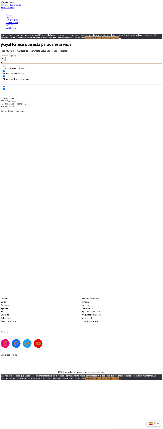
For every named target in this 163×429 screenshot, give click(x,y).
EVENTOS (10, 25)
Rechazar (97, 38)
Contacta (5, 314)
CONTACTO (11, 28)
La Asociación (88, 308)
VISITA (9, 14)
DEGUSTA (10, 17)
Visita (3, 302)
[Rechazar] (120, 38)
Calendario (6, 318)
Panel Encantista (8, 321)
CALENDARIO (12, 22)
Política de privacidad (110, 38)
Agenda (4, 308)
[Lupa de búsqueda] (3, 59)
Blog (3, 311)
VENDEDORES (12, 20)
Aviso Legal (87, 318)
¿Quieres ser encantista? (92, 311)
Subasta (85, 305)
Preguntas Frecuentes (91, 314)
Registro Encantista (90, 298)
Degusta (5, 305)
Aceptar (89, 38)
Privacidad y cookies (90, 321)
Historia (85, 302)
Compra (4, 298)
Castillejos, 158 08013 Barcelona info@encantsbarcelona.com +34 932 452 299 (13, 102)
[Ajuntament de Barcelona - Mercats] (16, 361)
